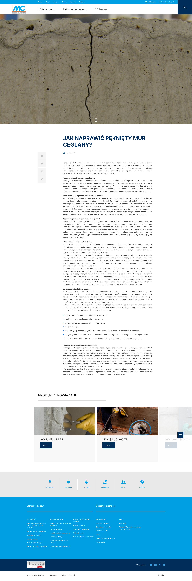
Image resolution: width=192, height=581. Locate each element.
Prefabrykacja (100, 542)
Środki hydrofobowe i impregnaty (60, 546)
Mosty (98, 534)
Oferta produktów (35, 506)
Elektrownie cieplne (102, 531)
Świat (48, 2)
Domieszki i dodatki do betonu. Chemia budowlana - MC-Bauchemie (36, 525)
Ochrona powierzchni (56, 519)
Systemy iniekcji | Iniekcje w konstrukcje (82, 520)
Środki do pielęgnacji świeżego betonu (59, 542)
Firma (40, 2)
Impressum (53, 575)
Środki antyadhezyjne (56, 537)
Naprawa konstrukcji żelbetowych (37, 546)
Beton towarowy (101, 519)
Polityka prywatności (68, 575)
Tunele (121, 519)
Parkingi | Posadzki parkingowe (106, 538)
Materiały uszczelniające (34, 543)
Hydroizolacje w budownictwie (36, 531)
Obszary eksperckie (105, 506)
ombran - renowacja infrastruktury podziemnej (60, 524)
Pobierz (82, 2)
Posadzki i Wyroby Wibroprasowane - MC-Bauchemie (130, 528)
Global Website (150, 2)
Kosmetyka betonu (32, 539)
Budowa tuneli (31, 519)
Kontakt (72, 2)
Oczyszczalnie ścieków (103, 527)
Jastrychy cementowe (33, 535)
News (64, 2)
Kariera (55, 2)
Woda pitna (122, 523)
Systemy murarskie (79, 525)
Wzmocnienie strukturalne (81, 529)
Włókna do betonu (78, 533)
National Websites (165, 2)
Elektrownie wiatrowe (102, 523)
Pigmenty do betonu (56, 529)
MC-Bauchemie (19, 9)
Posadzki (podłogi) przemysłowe (60, 533)
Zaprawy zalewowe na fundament (83, 537)
